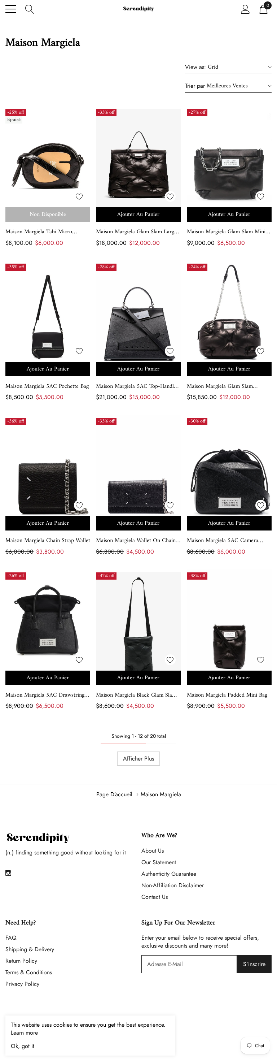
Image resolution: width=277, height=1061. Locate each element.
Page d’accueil (114, 794)
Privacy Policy (22, 984)
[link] (47, 163)
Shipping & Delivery (29, 949)
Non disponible (48, 214)
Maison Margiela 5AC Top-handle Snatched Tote (136, 386)
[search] (29, 8)
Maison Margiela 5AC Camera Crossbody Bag (222, 540)
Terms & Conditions (28, 972)
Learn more (24, 1032)
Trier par (195, 86)
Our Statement (158, 862)
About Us (152, 850)
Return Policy (21, 961)
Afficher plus (138, 758)
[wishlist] (79, 196)
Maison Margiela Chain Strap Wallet (47, 540)
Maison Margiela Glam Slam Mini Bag (226, 232)
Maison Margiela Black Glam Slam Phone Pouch (136, 695)
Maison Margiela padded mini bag (227, 695)
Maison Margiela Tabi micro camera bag (38, 232)
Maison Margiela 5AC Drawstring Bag (44, 695)
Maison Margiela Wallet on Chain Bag (136, 540)
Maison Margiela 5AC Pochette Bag (47, 386)
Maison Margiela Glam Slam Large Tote (136, 232)
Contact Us (154, 897)
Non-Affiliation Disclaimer (172, 885)
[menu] (10, 9)
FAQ (11, 938)
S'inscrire (254, 964)
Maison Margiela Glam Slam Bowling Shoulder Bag (220, 386)
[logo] (138, 9)
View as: (195, 67)
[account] (245, 8)
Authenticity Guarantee (168, 874)
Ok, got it (22, 1046)
